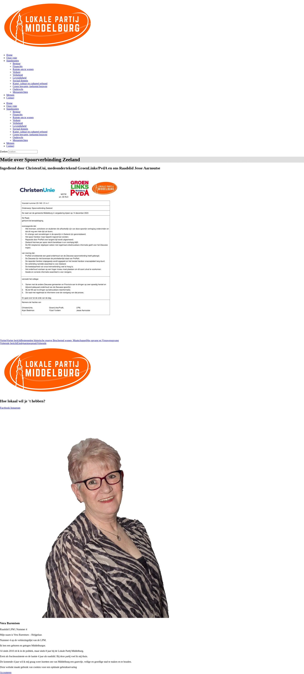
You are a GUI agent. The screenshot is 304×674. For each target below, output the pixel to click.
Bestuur (16, 63)
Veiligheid (18, 75)
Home (9, 55)
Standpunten (12, 60)
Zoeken (4, 151)
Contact (10, 97)
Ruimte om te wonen (23, 69)
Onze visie (11, 57)
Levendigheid (19, 77)
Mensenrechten (20, 92)
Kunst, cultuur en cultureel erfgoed (30, 83)
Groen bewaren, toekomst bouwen (30, 86)
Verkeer (16, 72)
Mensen (10, 95)
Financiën (17, 66)
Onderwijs (18, 89)
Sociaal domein (20, 80)
